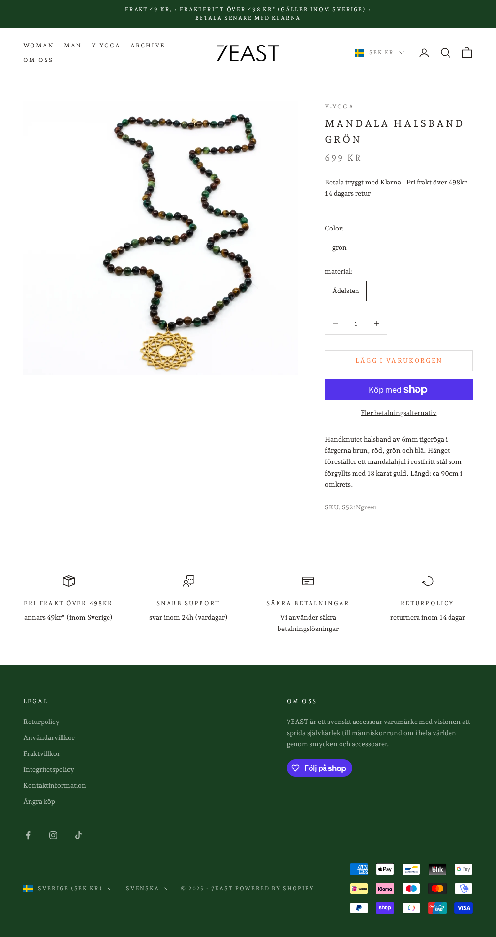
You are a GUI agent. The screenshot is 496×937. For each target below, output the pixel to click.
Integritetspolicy (48, 769)
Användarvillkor (49, 737)
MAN (73, 45)
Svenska (142, 888)
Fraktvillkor (41, 753)
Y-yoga (339, 106)
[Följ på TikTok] (78, 835)
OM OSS (38, 60)
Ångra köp (39, 801)
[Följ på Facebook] (28, 835)
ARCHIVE (147, 45)
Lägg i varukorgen (399, 360)
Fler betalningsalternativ (398, 412)
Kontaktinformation (54, 785)
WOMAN (38, 45)
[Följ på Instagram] (53, 835)
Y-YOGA (106, 45)
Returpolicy (41, 721)
